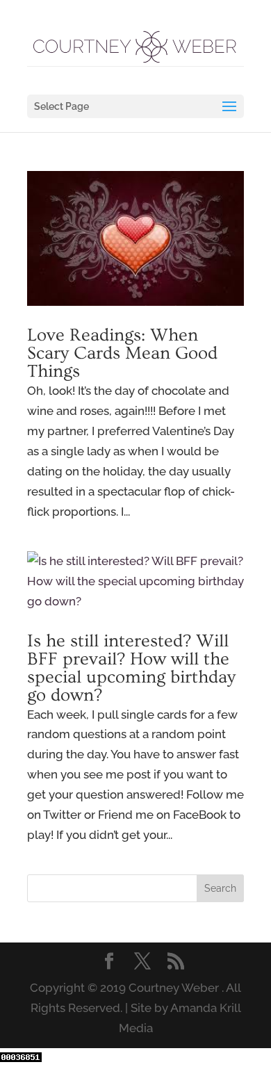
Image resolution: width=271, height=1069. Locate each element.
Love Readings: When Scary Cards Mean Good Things (122, 353)
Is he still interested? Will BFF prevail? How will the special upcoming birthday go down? (131, 668)
